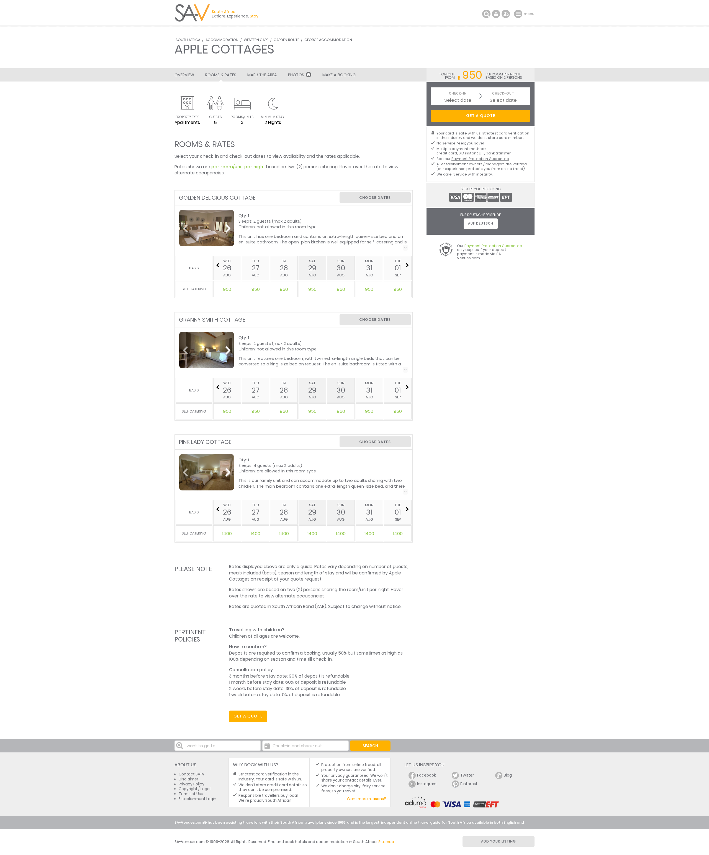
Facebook (426, 775)
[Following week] (407, 265)
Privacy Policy (191, 784)
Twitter (467, 775)
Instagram (426, 784)
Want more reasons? (366, 798)
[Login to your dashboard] (496, 14)
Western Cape (256, 39)
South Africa (188, 39)
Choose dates (375, 197)
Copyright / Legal (194, 789)
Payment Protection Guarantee (480, 158)
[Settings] (506, 14)
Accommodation (221, 39)
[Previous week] (218, 265)
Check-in (458, 93)
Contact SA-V (191, 774)
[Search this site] (486, 14)
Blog (508, 775)
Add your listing (498, 841)
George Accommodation (328, 39)
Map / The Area (262, 75)
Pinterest (468, 784)
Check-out (503, 93)
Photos (296, 75)
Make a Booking (339, 75)
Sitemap (386, 841)
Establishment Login (197, 798)
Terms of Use (191, 794)
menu (519, 14)
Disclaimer (188, 779)
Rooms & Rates (220, 75)
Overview (184, 75)
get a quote (248, 716)
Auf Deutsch (480, 223)
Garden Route (286, 39)
